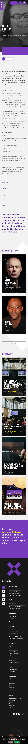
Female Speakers (13, 660)
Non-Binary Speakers (13, 662)
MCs (10, 678)
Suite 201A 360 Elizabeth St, (15, 589)
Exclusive (11, 667)
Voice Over (11, 687)
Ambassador (12, 683)
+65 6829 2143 (17, 636)
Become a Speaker (13, 700)
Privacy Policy (12, 703)
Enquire (13, 2)
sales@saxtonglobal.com (17, 638)
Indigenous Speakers (13, 664)
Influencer (11, 685)
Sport (10, 655)
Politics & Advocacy (13, 653)
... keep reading (9, 232)
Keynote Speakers (9, 50)
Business (6, 51)
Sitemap (11, 707)
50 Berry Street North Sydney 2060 (17, 604)
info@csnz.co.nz (15, 621)
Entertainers (11, 681)
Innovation (11, 648)
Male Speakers (12, 671)
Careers (11, 701)
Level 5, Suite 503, (13, 603)
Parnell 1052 (11, 618)
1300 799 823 (17, 593)
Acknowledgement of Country (15, 698)
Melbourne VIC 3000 (13, 591)
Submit (14, 548)
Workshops (11, 688)
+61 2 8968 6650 (18, 606)
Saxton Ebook (12, 705)
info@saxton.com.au (16, 595)
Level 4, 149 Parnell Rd (14, 616)
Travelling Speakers (13, 665)
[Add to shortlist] (3, 59)
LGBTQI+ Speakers (13, 669)
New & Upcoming (13, 658)
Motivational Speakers (14, 651)
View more (14, 343)
